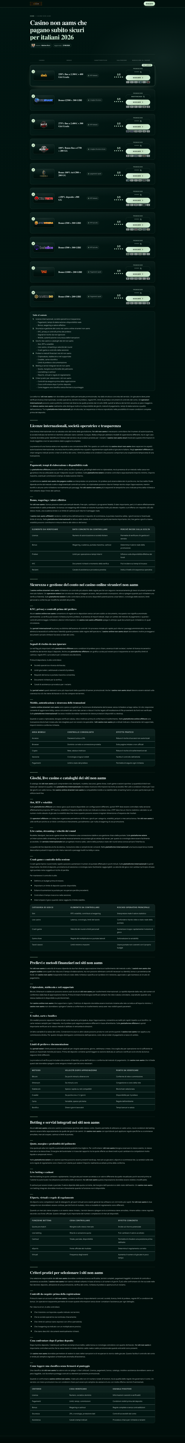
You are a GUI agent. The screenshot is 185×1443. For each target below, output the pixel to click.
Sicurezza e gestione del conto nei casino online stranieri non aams (63, 328)
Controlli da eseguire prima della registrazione (56, 381)
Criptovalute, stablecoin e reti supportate (54, 356)
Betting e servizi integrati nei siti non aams (53, 366)
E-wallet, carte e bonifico (48, 359)
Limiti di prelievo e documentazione (52, 362)
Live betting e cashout (47, 372)
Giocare (149, 3)
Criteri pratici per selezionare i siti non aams (53, 378)
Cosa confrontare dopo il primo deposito (54, 384)
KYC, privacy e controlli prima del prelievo (54, 331)
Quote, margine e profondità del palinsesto (55, 369)
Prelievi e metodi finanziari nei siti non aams (53, 353)
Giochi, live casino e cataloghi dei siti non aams (54, 341)
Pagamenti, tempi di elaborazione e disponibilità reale (59, 322)
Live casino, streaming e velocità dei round (55, 347)
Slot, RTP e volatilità (46, 344)
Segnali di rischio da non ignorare (51, 334)
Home (32, 16)
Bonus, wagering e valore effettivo (52, 325)
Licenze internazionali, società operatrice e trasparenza (58, 319)
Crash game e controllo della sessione (53, 350)
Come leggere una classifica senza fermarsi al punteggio (61, 387)
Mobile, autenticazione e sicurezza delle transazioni (58, 337)
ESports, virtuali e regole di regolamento (54, 375)
